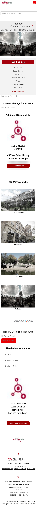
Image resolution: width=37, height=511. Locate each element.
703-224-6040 (18, 490)
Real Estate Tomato (28, 504)
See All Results (8, 341)
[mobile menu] (34, 2)
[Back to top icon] (33, 507)
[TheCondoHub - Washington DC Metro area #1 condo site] (6, 2)
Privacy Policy (7, 469)
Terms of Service (20, 469)
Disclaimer (31, 469)
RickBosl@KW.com (21, 492)
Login (4, 504)
